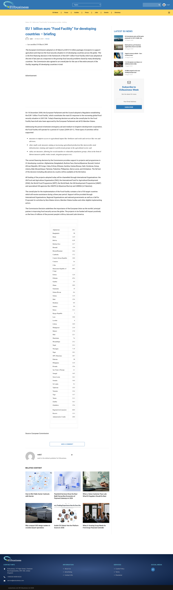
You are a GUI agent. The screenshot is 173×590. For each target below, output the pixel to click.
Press (87, 12)
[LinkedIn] (18, 59)
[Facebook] (18, 49)
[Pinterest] (18, 63)
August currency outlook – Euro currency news (133, 54)
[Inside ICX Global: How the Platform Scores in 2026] (67, 513)
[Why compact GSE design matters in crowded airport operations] (38, 513)
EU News (55, 12)
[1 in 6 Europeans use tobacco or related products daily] (119, 64)
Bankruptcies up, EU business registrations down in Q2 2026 (133, 45)
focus (47, 39)
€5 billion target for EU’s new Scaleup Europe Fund (132, 71)
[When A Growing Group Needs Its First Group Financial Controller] (96, 513)
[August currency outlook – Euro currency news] (119, 56)
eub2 (31, 39)
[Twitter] (18, 54)
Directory (117, 12)
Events (106, 12)
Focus (66, 12)
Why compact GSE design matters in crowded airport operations (37, 527)
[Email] (18, 68)
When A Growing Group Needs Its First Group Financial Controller (94, 527)
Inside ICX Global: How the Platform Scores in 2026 (66, 527)
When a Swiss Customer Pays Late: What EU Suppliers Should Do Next (95, 495)
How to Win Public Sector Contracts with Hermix (37, 495)
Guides (76, 12)
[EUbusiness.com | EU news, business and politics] (16, 5)
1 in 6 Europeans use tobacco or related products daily (133, 63)
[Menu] (169, 12)
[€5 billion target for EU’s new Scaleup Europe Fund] (119, 73)
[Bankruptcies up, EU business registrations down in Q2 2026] (119, 47)
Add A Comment (67, 444)
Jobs (96, 12)
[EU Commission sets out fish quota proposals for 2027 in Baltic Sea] (119, 38)
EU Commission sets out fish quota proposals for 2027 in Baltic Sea (134, 37)
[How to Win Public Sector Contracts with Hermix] (38, 481)
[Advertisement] (40, 89)
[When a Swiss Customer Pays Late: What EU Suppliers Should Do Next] (96, 481)
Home (27, 22)
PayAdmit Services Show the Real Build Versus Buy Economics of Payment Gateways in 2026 (65, 496)
